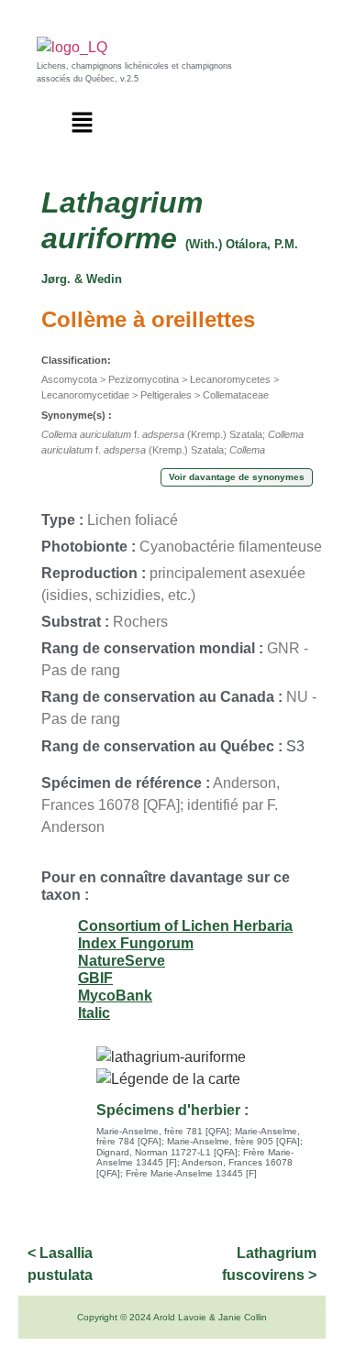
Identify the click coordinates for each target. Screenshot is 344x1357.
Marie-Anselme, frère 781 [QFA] (162, 1131)
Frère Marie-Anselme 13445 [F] (191, 1173)
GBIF (95, 978)
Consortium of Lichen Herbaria (185, 926)
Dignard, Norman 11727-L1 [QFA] (167, 1152)
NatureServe (121, 961)
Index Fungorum (136, 943)
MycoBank (115, 995)
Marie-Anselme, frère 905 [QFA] (233, 1141)
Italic (94, 1013)
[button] (82, 124)
